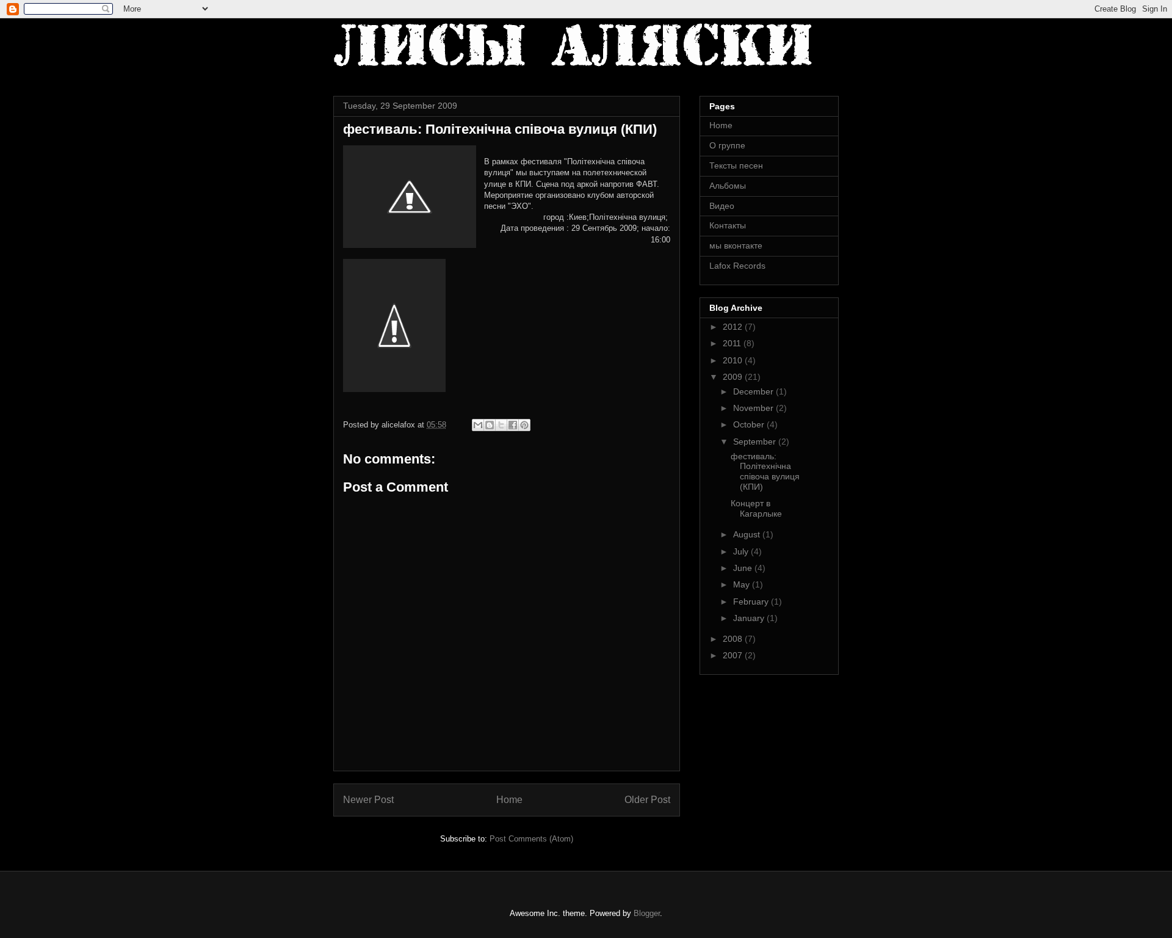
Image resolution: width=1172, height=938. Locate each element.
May (742, 584)
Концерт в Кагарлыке (756, 508)
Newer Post (368, 799)
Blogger (647, 913)
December (754, 391)
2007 (734, 655)
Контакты (727, 225)
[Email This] (478, 425)
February (752, 601)
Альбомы (727, 186)
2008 (734, 639)
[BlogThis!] (489, 425)
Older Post (647, 799)
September (755, 441)
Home (509, 799)
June (743, 568)
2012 (734, 327)
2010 (734, 360)
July (742, 551)
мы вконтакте (735, 245)
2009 (734, 377)
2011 (733, 343)
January (750, 618)
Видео (721, 206)
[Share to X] (501, 425)
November (754, 408)
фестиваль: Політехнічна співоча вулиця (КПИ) (765, 471)
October (750, 424)
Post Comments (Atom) (531, 838)
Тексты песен (736, 165)
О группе (727, 145)
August (747, 534)
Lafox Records (737, 266)
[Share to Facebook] (513, 425)
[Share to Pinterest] (524, 425)
